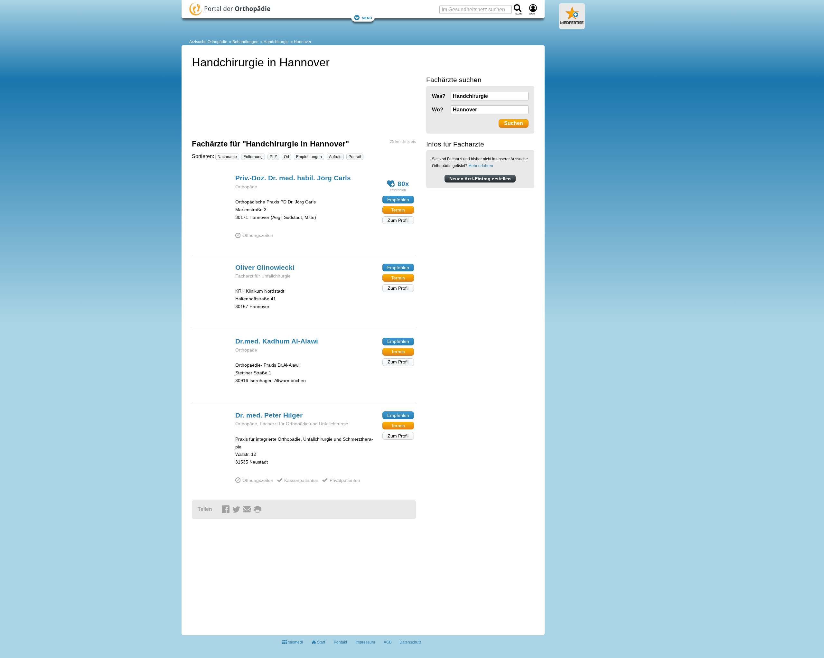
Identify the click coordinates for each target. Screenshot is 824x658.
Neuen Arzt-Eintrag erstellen (480, 178)
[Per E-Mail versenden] (248, 509)
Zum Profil (398, 220)
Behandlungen (245, 42)
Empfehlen (398, 199)
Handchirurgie (276, 42)
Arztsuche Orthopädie (208, 42)
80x (403, 183)
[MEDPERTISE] (572, 26)
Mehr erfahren (480, 166)
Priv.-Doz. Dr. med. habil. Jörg (293, 178)
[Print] (258, 509)
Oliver (265, 267)
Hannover (302, 42)
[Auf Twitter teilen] (237, 509)
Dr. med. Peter (269, 415)
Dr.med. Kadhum (276, 341)
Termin (398, 209)
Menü (367, 17)
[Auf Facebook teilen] (226, 509)
